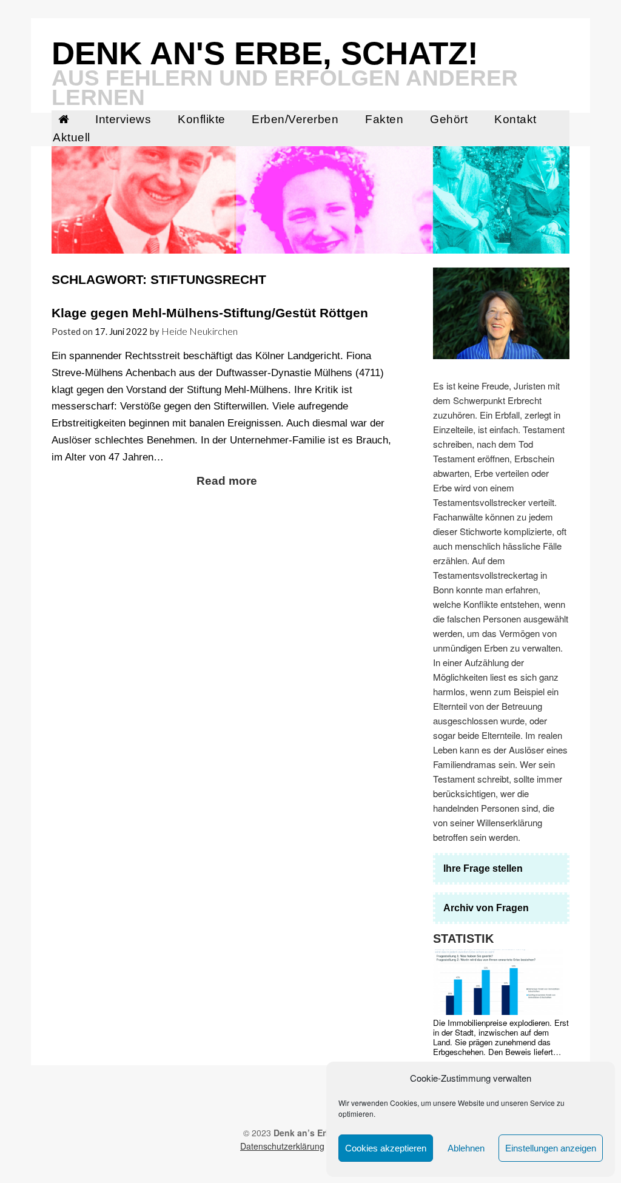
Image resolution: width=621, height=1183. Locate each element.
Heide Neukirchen (199, 331)
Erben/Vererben (295, 119)
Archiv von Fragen (486, 908)
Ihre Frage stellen (483, 868)
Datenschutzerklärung (282, 1146)
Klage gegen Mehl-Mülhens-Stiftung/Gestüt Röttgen (210, 313)
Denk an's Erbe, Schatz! (265, 53)
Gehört (449, 119)
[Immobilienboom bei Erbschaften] (498, 982)
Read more (226, 480)
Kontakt (515, 119)
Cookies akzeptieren (385, 1148)
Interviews (123, 119)
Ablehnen (466, 1148)
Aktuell (71, 137)
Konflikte (202, 119)
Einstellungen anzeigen (550, 1148)
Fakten (384, 119)
